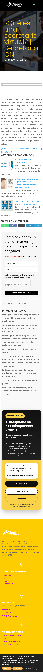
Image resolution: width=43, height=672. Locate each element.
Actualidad (21, 60)
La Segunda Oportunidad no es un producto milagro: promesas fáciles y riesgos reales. (19, 373)
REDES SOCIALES (9, 584)
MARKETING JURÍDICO (12, 641)
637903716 (6, 609)
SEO (5, 578)
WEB (5, 581)
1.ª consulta (21, 483)
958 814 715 (7, 612)
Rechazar (18, 668)
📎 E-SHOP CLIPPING (11, 644)
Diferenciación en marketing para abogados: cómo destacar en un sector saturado (20, 390)
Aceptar (6, 668)
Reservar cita (21, 491)
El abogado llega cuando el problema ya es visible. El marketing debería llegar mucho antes (20, 317)
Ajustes (28, 668)
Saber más (21, 499)
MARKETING (8, 575)
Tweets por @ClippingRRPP (14, 303)
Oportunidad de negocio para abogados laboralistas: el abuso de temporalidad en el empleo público (21, 328)
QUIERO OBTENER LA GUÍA (21, 293)
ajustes (20, 662)
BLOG (6, 639)
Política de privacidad (23, 277)
